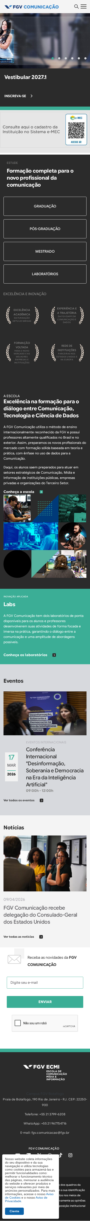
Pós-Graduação (45, 229)
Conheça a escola (18, 492)
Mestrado (45, 251)
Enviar (45, 1002)
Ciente (14, 1211)
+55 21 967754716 (54, 1123)
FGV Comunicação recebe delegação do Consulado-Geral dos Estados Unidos (40, 915)
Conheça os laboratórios (25, 655)
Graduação (45, 206)
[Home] (45, 6)
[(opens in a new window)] (45, 129)
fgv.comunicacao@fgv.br (50, 1133)
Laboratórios (45, 274)
